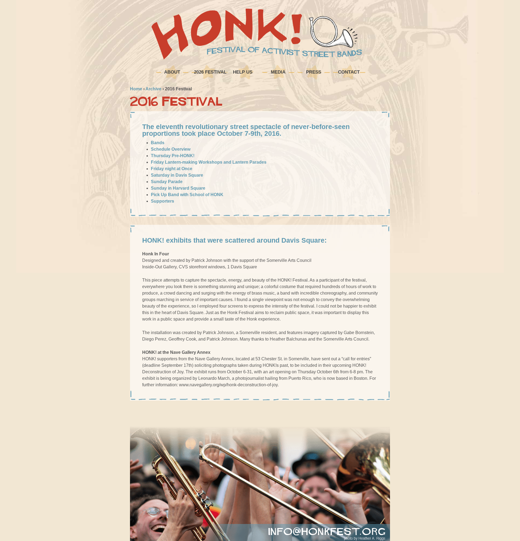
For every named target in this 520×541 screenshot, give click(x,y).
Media (278, 72)
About (172, 72)
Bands (157, 142)
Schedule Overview (170, 149)
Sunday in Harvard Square (178, 188)
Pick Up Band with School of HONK (187, 194)
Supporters (162, 201)
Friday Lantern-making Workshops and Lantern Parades (208, 162)
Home (136, 89)
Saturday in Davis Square (177, 175)
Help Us (242, 72)
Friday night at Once (171, 168)
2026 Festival (209, 72)
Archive (153, 89)
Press (313, 72)
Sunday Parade (167, 181)
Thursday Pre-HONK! (172, 155)
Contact (349, 72)
